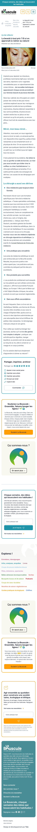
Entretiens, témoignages (10, 559)
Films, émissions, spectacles (12, 571)
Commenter (16, 388)
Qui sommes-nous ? (11, 789)
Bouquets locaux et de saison (12, 579)
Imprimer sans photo (13, 376)
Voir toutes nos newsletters (13, 533)
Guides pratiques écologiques (12, 590)
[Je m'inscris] (18, 721)
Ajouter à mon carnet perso (15, 370)
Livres (25, 563)
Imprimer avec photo (13, 373)
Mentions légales (8, 820)
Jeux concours (7, 823)
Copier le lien (11, 382)
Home (2, 23)
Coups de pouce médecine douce (14, 567)
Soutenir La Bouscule (18, 432)
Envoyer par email (12, 379)
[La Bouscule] (8, 11)
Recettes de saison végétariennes (14, 586)
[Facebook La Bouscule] (15, 366)
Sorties (31, 575)
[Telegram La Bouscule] (24, 366)
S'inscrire (23, 12)
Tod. (27, 827)
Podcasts (29, 579)
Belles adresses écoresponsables (14, 575)
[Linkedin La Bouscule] (20, 366)
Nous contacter (9, 785)
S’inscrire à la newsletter (12, 793)
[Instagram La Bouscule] (17, 366)
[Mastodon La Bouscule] (22, 366)
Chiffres (29, 590)
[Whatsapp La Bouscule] (27, 366)
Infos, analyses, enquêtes (8, 23)
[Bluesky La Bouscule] (29, 366)
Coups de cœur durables (10, 583)
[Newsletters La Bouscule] (24, 812)
